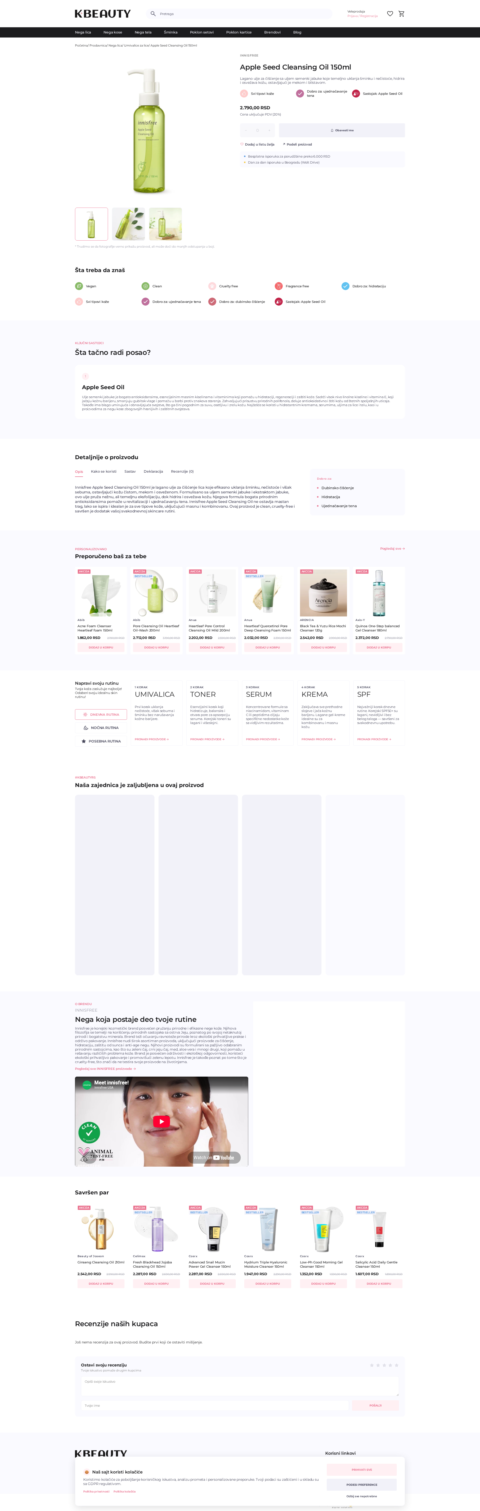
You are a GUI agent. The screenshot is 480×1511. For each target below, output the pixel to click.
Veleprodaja (356, 11)
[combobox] (244, 14)
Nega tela (143, 32)
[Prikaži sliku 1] (91, 224)
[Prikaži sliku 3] (165, 224)
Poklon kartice (239, 32)
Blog (297, 32)
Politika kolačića (125, 1491)
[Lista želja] (390, 13)
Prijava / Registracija (363, 16)
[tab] (79, 474)
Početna (81, 45)
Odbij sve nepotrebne (361, 1496)
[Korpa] (401, 13)
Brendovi (272, 32)
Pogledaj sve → (392, 548)
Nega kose (113, 32)
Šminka (171, 32)
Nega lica (83, 32)
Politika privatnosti (96, 1491)
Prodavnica (98, 45)
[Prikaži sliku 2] (128, 224)
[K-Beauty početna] (103, 14)
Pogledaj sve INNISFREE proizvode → (105, 1069)
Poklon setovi (202, 32)
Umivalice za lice (136, 45)
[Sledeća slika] (216, 128)
